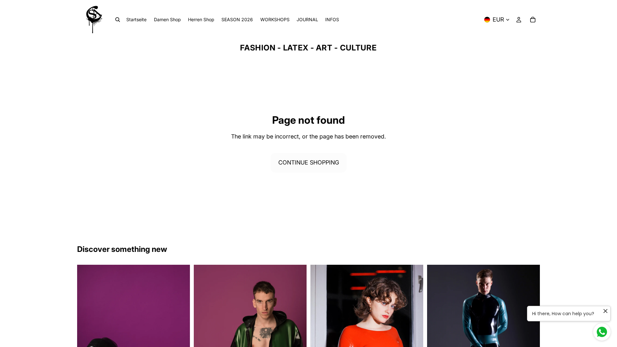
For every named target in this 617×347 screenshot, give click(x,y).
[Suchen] (118, 20)
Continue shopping (308, 162)
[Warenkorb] (533, 20)
